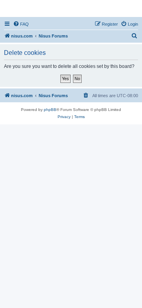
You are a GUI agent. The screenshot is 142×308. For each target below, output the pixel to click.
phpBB (50, 109)
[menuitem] (21, 24)
